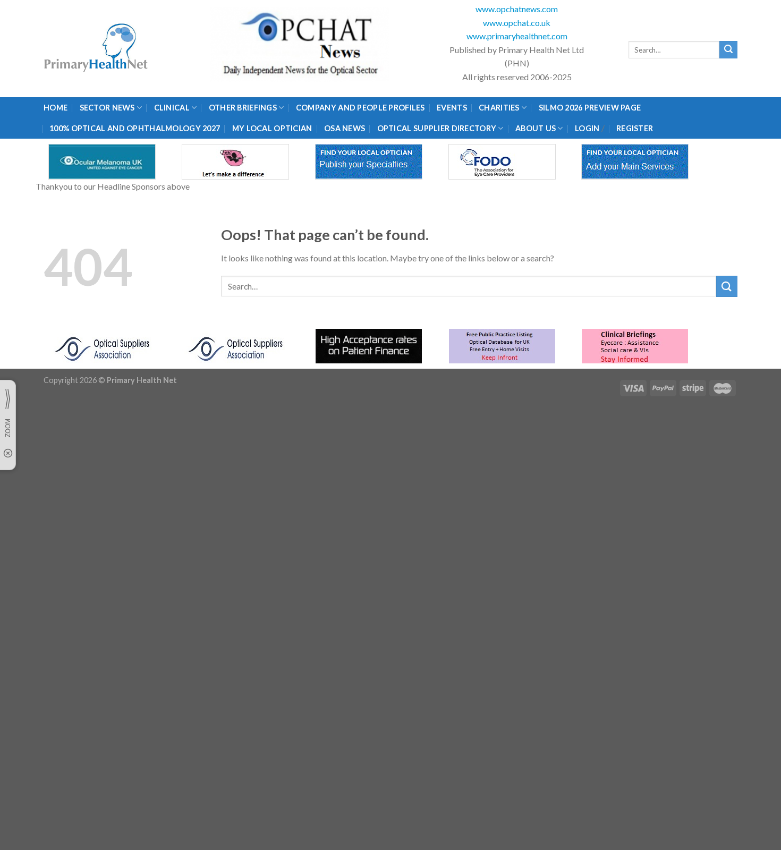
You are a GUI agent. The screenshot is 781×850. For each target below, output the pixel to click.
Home (55, 107)
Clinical (172, 107)
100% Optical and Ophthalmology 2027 (134, 128)
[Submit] (728, 50)
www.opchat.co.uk (516, 23)
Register (634, 128)
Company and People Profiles (360, 107)
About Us (535, 128)
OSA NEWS (344, 128)
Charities (499, 107)
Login (587, 128)
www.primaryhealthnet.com (516, 36)
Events (452, 107)
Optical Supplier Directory (437, 128)
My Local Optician (272, 128)
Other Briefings (243, 107)
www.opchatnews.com (517, 9)
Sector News (107, 107)
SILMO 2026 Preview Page (591, 107)
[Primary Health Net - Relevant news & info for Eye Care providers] (97, 48)
